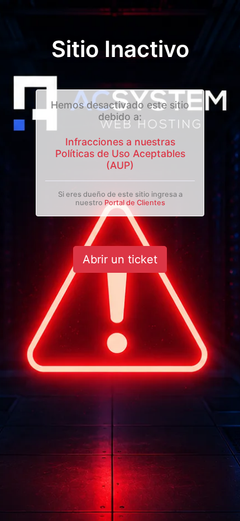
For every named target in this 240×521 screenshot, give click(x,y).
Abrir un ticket (120, 259)
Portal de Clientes (134, 202)
